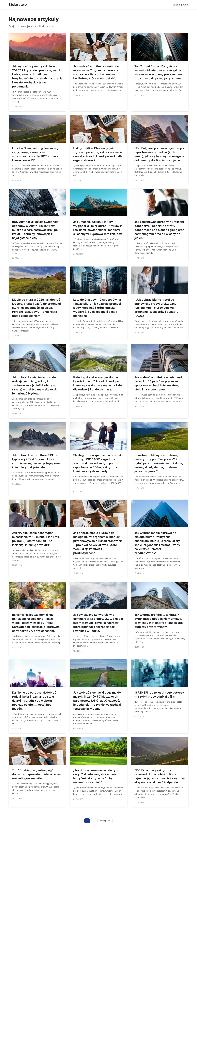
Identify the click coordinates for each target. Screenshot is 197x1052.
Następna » (105, 821)
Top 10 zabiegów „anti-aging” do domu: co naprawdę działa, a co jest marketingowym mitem (37, 774)
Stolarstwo (18, 4)
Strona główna (180, 4)
